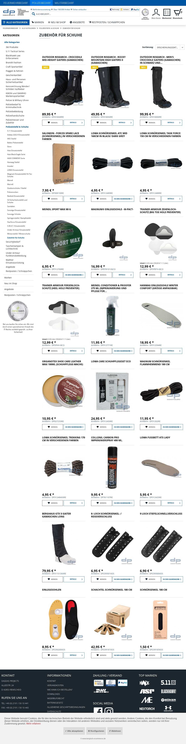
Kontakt (51, 681)
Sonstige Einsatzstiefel (16, 210)
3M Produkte (12, 47)
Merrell (10, 184)
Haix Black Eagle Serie (16, 154)
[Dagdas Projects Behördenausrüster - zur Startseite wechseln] (16, 12)
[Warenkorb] (177, 12)
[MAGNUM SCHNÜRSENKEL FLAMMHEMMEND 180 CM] (161, 391)
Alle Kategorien (12, 42)
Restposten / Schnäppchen (19, 271)
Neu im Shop (10, 283)
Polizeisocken (12, 192)
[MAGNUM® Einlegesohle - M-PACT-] (112, 239)
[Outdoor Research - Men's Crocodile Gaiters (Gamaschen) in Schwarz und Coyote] (161, 87)
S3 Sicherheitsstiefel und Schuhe (17, 201)
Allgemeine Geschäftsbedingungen (66, 707)
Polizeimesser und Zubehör (15, 121)
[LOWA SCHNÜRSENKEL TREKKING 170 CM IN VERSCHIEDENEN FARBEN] (63, 467)
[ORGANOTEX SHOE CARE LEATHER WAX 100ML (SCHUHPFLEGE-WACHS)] (63, 391)
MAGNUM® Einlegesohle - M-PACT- (112, 209)
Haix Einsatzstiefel (14, 150)
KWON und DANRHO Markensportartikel (16, 94)
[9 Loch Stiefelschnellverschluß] (161, 544)
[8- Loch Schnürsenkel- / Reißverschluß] (112, 544)
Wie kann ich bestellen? (59, 689)
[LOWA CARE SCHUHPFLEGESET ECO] (112, 391)
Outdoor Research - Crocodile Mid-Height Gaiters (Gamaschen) (62, 59)
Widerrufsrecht (55, 698)
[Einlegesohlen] (63, 620)
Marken (8, 277)
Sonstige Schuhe (14, 214)
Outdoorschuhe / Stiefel (16, 188)
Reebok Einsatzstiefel (15, 196)
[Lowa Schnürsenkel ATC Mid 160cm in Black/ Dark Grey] (112, 163)
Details (73, 122)
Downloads (53, 694)
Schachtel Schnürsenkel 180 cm (111, 589)
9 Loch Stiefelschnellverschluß (161, 513)
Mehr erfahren (33, 723)
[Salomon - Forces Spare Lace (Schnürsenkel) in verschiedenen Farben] (63, 163)
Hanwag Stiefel (13, 162)
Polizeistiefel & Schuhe (17, 126)
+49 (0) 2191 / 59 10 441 (17, 703)
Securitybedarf (13, 241)
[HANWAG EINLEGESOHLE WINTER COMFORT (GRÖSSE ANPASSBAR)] (161, 315)
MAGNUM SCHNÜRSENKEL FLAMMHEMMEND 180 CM (155, 363)
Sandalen (11, 206)
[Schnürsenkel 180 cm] (161, 620)
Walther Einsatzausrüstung (15, 261)
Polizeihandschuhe (15, 115)
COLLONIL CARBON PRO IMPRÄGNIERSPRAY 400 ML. (107, 439)
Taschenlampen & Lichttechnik (14, 247)
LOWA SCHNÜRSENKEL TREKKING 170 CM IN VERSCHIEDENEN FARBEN (63, 439)
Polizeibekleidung (14, 111)
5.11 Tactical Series (15, 51)
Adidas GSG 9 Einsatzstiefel (18, 135)
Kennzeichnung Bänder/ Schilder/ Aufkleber (17, 87)
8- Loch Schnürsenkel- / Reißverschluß (106, 515)
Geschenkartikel (13, 75)
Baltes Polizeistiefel (15, 142)
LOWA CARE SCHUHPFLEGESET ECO (111, 361)
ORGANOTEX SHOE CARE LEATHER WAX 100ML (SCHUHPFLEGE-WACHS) (62, 363)
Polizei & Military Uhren (17, 100)
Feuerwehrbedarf (15, 3)
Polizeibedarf (41, 3)
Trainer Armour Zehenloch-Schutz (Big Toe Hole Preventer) (160, 211)
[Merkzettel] (166, 12)
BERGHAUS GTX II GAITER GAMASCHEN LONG (56, 515)
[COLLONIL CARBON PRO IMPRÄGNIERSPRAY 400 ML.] (112, 467)
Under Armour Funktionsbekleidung (16, 254)
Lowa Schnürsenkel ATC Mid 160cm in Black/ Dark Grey (109, 135)
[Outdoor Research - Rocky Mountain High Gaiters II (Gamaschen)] (112, 87)
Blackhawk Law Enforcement (13, 57)
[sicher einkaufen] (145, 12)
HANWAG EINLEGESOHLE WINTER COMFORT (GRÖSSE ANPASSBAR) (159, 287)
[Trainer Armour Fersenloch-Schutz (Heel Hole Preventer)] (63, 315)
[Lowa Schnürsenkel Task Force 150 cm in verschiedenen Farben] (161, 163)
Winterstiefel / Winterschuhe (18, 234)
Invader (10, 166)
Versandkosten (55, 685)
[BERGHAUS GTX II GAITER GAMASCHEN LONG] (63, 544)
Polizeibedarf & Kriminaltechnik (13, 106)
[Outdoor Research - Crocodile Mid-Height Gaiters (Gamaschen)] (63, 87)
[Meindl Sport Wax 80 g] (63, 239)
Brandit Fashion (13, 62)
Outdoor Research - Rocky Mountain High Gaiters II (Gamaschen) (108, 60)
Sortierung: (147, 47)
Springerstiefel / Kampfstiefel (19, 218)
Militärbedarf (64, 3)
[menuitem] (85, 11)
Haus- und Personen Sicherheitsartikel (16, 80)
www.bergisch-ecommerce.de (94, 739)
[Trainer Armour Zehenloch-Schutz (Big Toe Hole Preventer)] (161, 239)
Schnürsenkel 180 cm (153, 589)
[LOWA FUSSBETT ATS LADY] (161, 467)
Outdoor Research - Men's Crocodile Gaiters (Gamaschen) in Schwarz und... (160, 60)
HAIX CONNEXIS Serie (16, 158)
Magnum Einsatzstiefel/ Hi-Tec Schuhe (19, 175)
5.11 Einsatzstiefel (14, 131)
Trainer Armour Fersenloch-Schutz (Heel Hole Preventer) (61, 287)
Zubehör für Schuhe (15, 237)
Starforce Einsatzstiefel (16, 222)
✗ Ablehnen (115, 731)
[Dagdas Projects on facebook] (98, 711)
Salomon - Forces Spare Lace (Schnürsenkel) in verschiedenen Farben (63, 136)
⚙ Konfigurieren (96, 731)
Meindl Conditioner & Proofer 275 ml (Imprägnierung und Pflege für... (111, 288)
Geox (9, 146)
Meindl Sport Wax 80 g (56, 209)
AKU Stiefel (11, 138)
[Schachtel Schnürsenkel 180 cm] (112, 620)
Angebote (10, 266)
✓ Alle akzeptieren (74, 731)
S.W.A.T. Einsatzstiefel (16, 226)
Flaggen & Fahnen (14, 71)
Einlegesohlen (51, 589)
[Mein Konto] (156, 12)
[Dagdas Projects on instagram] (108, 711)
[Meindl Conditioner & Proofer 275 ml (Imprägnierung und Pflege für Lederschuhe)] (112, 315)
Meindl (10, 180)
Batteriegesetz (55, 702)
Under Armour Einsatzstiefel (18, 230)
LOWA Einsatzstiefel (15, 170)
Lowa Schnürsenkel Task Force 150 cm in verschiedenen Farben (160, 135)
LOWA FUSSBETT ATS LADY (155, 437)
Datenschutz (54, 711)
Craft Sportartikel (14, 66)
